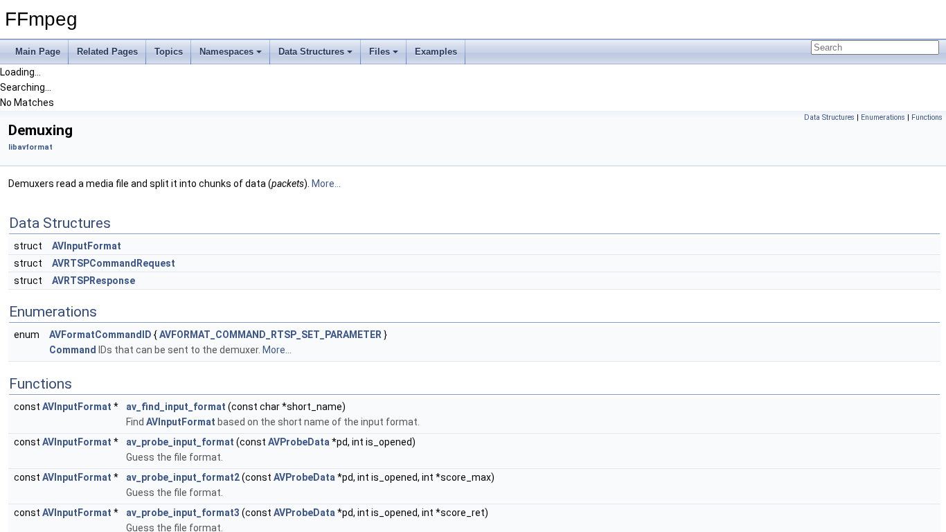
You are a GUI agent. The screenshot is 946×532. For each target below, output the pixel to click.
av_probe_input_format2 (183, 477)
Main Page (37, 51)
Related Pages (107, 51)
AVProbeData (299, 441)
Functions (927, 117)
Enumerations (883, 117)
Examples (436, 51)
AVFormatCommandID (100, 334)
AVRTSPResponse (93, 280)
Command (72, 349)
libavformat (30, 147)
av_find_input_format (176, 406)
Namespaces (226, 51)
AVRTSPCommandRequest (113, 263)
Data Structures (311, 51)
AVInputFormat (86, 245)
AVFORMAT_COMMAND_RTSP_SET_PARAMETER (270, 334)
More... (326, 183)
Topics (168, 51)
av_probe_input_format (180, 441)
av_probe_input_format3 (183, 512)
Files (379, 51)
